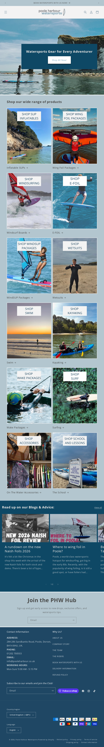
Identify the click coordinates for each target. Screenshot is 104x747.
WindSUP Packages (18, 297)
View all (98, 507)
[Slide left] (46, 584)
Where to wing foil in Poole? (69, 549)
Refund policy (62, 739)
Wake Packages (16, 427)
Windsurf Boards (17, 232)
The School (59, 492)
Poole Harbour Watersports (27, 740)
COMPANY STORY (61, 644)
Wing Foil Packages (64, 167)
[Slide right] (58, 584)
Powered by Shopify (46, 740)
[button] (6, 12)
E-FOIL (56, 232)
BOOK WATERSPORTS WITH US (67, 662)
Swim (10, 362)
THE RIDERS (58, 656)
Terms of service (90, 739)
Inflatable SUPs (16, 167)
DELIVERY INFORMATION (64, 668)
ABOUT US (58, 638)
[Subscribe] (73, 620)
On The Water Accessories (22, 492)
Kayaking (58, 362)
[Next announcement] (99, 3)
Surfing (57, 427)
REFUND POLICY (60, 674)
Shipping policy (72, 742)
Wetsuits (58, 297)
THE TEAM (57, 650)
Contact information (89, 742)
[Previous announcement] (5, 3)
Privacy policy (76, 739)
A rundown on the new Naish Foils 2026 (23, 549)
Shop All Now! (59, 60)
